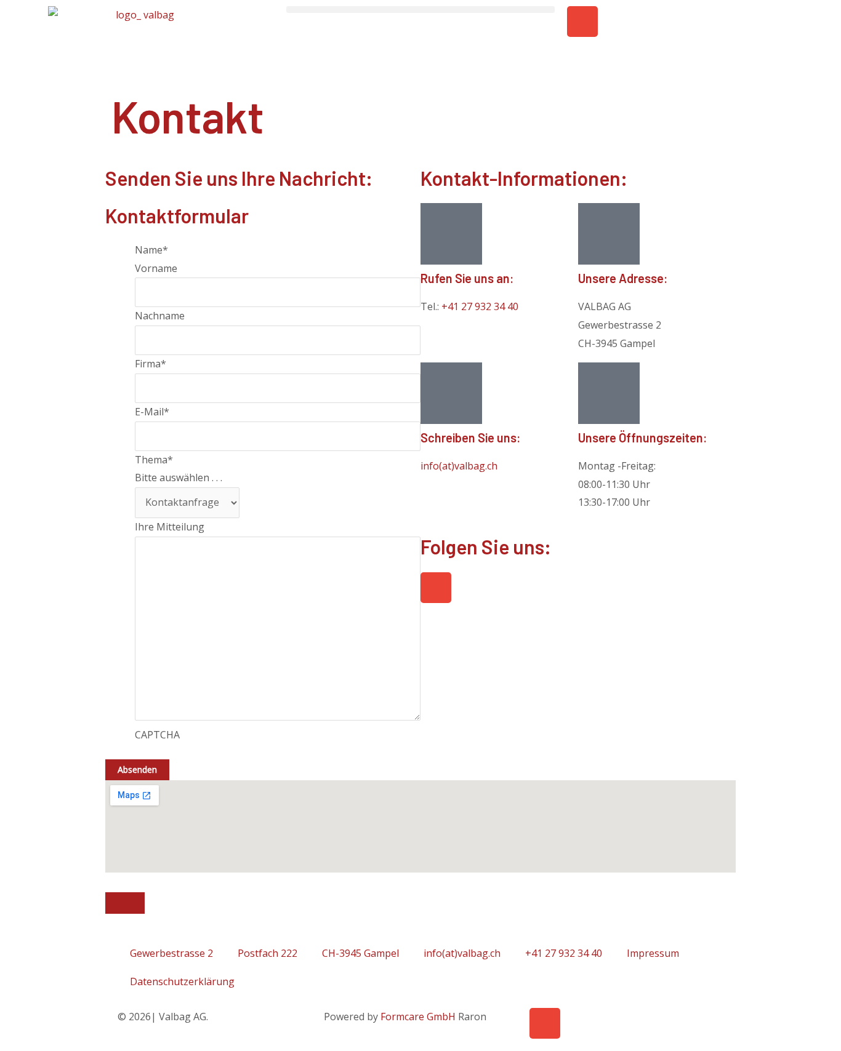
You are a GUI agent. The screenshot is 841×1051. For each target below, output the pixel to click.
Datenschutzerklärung (182, 981)
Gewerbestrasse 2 (171, 953)
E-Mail (152, 411)
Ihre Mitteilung (169, 526)
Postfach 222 (267, 953)
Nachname (160, 315)
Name (151, 250)
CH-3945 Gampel (360, 953)
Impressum (653, 953)
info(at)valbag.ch (458, 466)
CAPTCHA (157, 734)
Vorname (156, 268)
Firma (150, 363)
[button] (420, 9)
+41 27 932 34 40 (479, 306)
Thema (154, 459)
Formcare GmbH (418, 1016)
